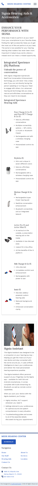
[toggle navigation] (35, 4)
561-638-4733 (9, 477)
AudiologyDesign (16, 484)
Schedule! (8, 442)
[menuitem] (9, 452)
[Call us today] (3, 4)
